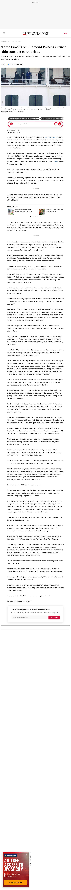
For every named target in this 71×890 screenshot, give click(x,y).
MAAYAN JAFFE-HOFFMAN (15, 130)
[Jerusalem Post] (35, 34)
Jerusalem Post (5, 41)
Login (65, 33)
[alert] (16, 869)
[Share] (3, 64)
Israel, (56, 161)
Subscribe (54, 617)
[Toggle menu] (3, 33)
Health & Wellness (15, 41)
